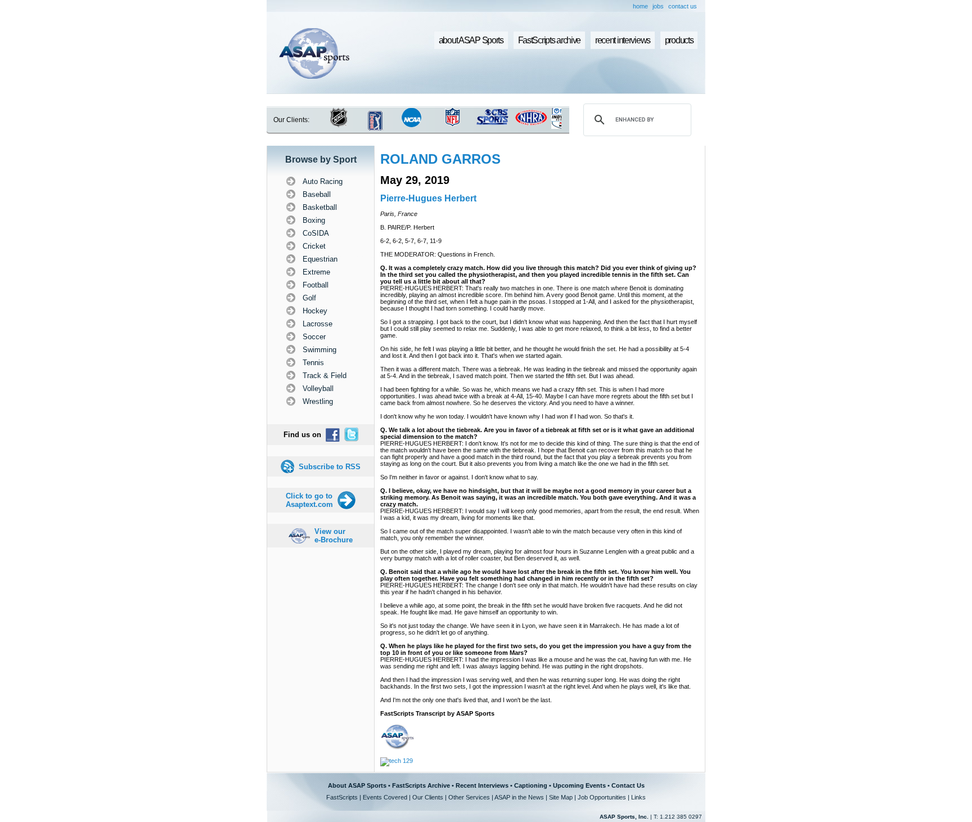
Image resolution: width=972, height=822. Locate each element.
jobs (658, 6)
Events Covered (385, 797)
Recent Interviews (482, 785)
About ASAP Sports (357, 785)
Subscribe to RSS (330, 466)
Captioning (530, 785)
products (679, 40)
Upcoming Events (579, 785)
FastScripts (342, 797)
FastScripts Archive (421, 785)
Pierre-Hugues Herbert (428, 198)
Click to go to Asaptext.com (309, 500)
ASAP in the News (519, 797)
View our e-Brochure (333, 535)
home (640, 6)
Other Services (469, 797)
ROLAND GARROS (440, 159)
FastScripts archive (549, 40)
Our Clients (427, 797)
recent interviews (622, 40)
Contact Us (628, 785)
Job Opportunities (602, 797)
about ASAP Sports (471, 40)
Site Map (561, 797)
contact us (682, 6)
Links (638, 797)
